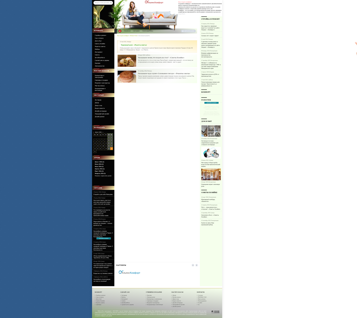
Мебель (97, 49)
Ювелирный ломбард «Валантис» (208, 200)
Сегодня (136, 31)
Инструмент (99, 52)
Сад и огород (99, 38)
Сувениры (98, 304)
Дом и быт (98, 41)
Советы (97, 55)
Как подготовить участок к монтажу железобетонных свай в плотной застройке (102, 202)
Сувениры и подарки (101, 80)
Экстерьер (98, 100)
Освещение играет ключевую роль (210, 185)
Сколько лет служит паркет (210, 36)
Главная (127, 31)
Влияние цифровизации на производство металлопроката (209, 55)
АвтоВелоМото (100, 57)
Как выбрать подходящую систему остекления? (101, 280)
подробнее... (182, 14)
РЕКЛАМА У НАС (202, 297)
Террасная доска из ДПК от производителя (210, 75)
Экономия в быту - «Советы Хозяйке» (210, 216)
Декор (97, 103)
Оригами (97, 63)
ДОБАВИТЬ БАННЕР (103, 238)
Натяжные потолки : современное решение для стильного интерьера (209, 142)
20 (103, 146)
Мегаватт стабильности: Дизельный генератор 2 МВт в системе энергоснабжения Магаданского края (211, 65)
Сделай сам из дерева (102, 60)
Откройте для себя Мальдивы (103, 194)
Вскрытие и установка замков (102, 273)
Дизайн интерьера (101, 111)
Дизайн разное (99, 116)
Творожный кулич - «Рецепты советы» (134, 45)
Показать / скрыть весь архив (103, 176)
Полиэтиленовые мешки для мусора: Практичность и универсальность (210, 84)
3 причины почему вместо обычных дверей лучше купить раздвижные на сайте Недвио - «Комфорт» (210, 44)
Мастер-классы (100, 86)
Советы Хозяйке (100, 44)
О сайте (200, 303)
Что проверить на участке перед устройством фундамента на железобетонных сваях (101, 212)
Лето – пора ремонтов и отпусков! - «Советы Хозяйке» (210, 208)
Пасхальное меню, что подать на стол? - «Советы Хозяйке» (161, 57)
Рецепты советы (100, 46)
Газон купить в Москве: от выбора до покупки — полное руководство (102, 223)
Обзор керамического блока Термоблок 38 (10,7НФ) (102, 257)
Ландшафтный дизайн (102, 114)
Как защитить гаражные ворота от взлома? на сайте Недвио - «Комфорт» (210, 28)
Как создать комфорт (123, 35)
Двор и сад (98, 105)
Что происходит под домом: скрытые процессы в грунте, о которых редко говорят (102, 265)
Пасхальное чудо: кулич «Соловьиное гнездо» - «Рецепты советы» (164, 73)
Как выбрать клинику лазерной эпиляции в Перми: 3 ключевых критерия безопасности (103, 234)
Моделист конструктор (102, 83)
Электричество (99, 66)
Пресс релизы (201, 299)
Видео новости (100, 108)
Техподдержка (147, 31)
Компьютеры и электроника (99, 76)
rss (199, 304)
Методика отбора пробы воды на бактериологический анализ (210, 164)
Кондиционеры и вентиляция (100, 89)
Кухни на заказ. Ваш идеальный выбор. (207, 224)
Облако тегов (133, 35)
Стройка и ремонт (100, 35)
